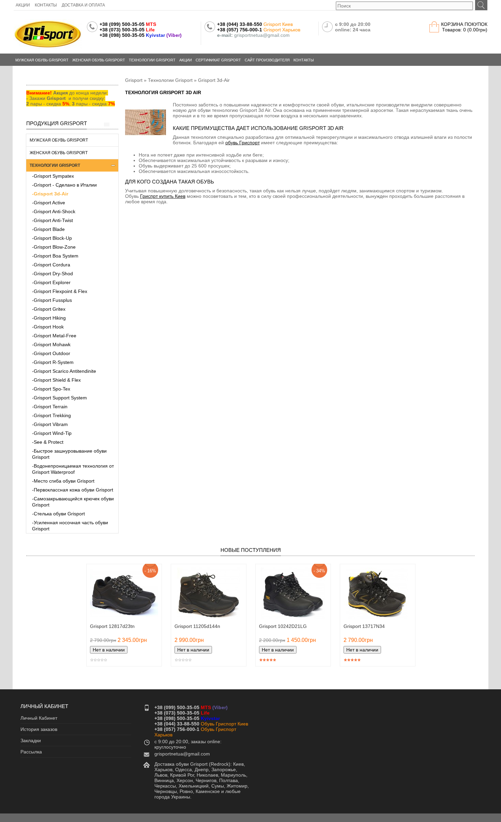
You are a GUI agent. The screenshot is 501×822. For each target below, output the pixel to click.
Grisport (133, 80)
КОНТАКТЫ (46, 5)
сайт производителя (267, 60)
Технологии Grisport (170, 80)
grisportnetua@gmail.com (182, 754)
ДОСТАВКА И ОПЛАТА (83, 5)
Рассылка (31, 751)
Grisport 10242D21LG (283, 626)
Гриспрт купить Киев (162, 196)
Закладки (30, 740)
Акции (185, 60)
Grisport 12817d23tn (112, 626)
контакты (303, 60)
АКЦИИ (23, 5)
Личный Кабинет (38, 718)
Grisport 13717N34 (364, 626)
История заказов (38, 729)
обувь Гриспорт (242, 142)
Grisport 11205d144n (197, 626)
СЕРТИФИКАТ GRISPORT (218, 60)
